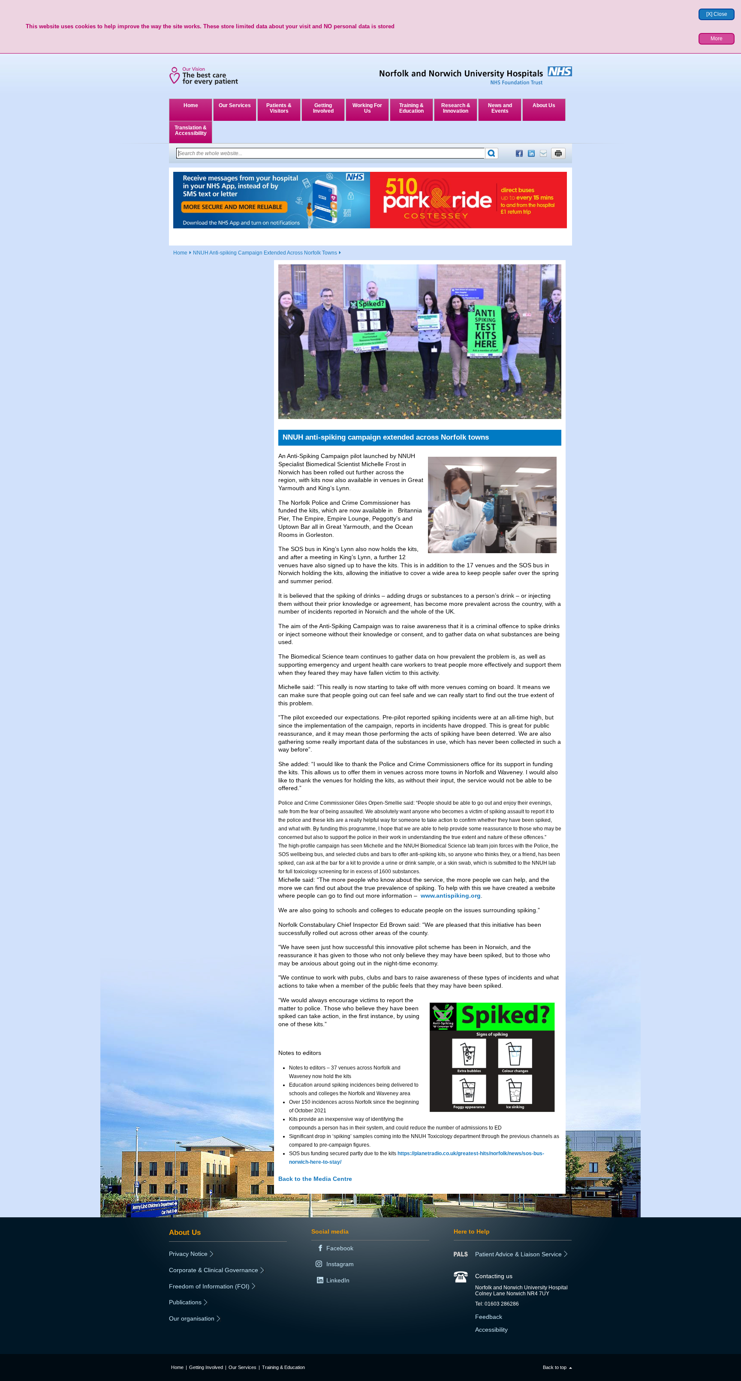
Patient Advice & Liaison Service (518, 1254)
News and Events (500, 108)
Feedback (488, 1316)
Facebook (519, 153)
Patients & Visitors (279, 108)
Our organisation (191, 1318)
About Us (544, 105)
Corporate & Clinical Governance (213, 1270)
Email (543, 153)
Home (191, 105)
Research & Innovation (455, 108)
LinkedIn (531, 153)
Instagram (340, 1264)
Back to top (554, 1367)
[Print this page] (558, 153)
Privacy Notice (188, 1253)
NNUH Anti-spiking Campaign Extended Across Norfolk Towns (265, 253)
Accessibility (491, 1329)
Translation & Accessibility (191, 130)
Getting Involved (323, 108)
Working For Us (367, 108)
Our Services (235, 105)
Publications (185, 1302)
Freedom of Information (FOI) (209, 1286)
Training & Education (411, 108)
